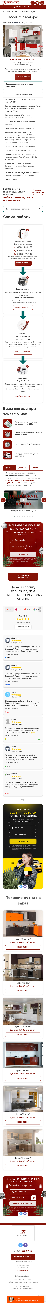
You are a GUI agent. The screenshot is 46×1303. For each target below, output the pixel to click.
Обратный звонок (23, 1256)
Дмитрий (15, 665)
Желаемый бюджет (24, 546)
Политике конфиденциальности (23, 559)
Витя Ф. (14, 774)
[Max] (25, 887)
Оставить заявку (23, 263)
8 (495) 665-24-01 (24, 251)
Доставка (23, 468)
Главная (7, 12)
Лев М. (13, 692)
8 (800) (23, 1251)
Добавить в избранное (23, 1276)
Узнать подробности (38, 191)
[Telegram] (21, 887)
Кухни (16, 12)
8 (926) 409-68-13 (24, 254)
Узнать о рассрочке (23, 351)
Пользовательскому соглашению (18, 561)
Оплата (35, 468)
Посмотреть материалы (23, 577)
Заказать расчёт (23, 77)
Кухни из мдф (28, 12)
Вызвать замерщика (23, 307)
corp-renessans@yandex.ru (23, 1261)
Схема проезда (23, 1271)
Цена (7, 468)
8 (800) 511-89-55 (24, 247)
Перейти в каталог (23, 396)
